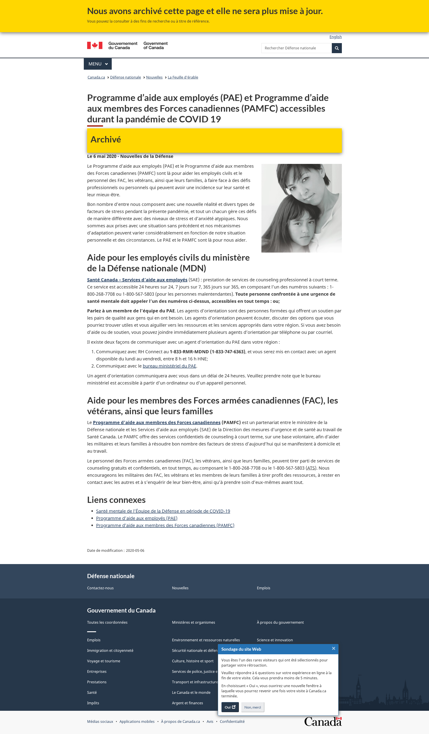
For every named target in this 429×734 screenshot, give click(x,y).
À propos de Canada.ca (180, 721)
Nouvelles (154, 77)
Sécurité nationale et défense (196, 650)
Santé (92, 692)
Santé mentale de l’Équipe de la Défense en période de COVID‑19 (163, 511)
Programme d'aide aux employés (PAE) (136, 518)
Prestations (97, 682)
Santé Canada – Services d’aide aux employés (137, 280)
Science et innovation (275, 640)
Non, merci (254, 708)
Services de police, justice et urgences (204, 671)
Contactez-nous (100, 588)
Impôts (93, 703)
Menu (100, 64)
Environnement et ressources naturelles (206, 640)
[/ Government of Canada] (127, 46)
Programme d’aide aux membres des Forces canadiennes (157, 422)
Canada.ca (96, 77)
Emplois (263, 588)
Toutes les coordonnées (107, 622)
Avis (210, 721)
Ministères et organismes (193, 622)
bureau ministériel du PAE (169, 366)
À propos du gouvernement (280, 622)
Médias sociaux (100, 721)
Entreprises (97, 671)
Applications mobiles (137, 721)
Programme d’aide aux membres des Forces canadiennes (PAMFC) (165, 525)
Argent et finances (187, 703)
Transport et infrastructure (195, 682)
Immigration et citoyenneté (110, 650)
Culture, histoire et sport (193, 661)
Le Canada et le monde (191, 692)
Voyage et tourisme (103, 661)
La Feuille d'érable (183, 77)
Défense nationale (125, 77)
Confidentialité (232, 721)
